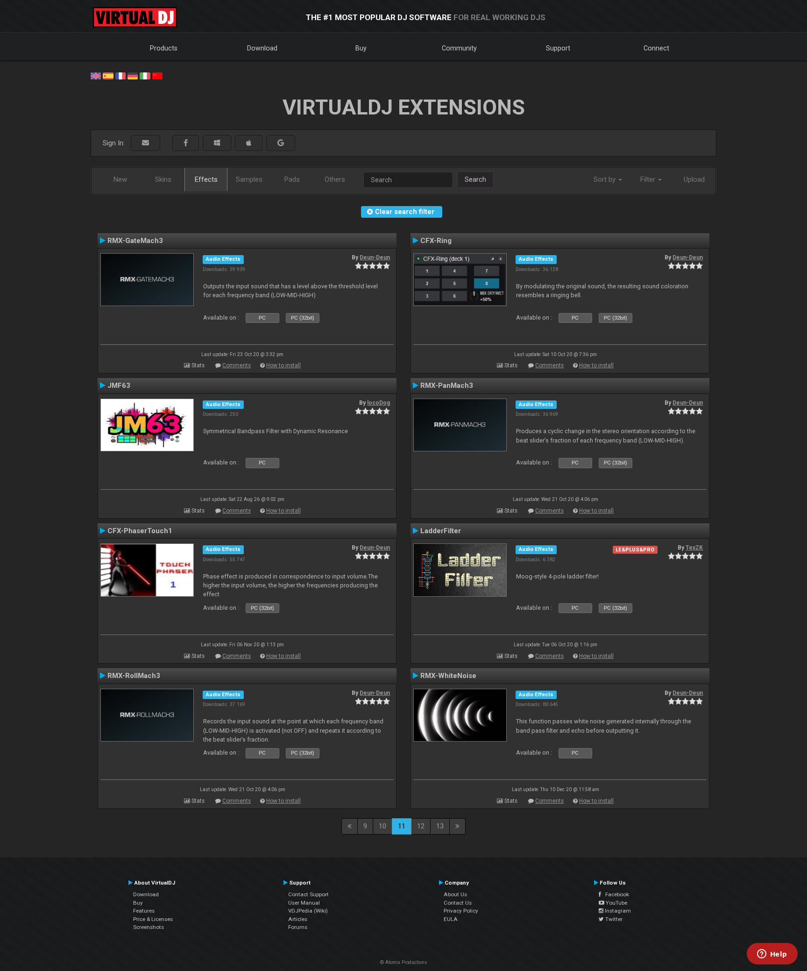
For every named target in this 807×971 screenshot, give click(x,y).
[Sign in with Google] (280, 143)
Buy (361, 48)
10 (382, 826)
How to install (283, 365)
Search (475, 179)
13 (440, 826)
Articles (297, 919)
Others (335, 179)
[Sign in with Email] (145, 143)
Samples (249, 179)
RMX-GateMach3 (135, 240)
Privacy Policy (461, 910)
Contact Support (308, 894)
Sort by (605, 179)
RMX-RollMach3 (133, 675)
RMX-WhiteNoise (448, 675)
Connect (656, 48)
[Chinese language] (157, 75)
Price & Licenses (153, 919)
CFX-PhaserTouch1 (139, 531)
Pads (292, 179)
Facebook (615, 894)
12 (421, 826)
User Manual (304, 903)
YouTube (615, 903)
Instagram (617, 910)
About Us (455, 894)
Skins (163, 179)
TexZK (694, 547)
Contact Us (458, 903)
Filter (648, 179)
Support (558, 48)
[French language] (120, 75)
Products (163, 48)
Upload (694, 179)
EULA (451, 919)
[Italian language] (145, 75)
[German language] (132, 75)
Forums (297, 927)
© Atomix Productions (403, 962)
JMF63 (118, 385)
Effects (206, 179)
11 (401, 826)
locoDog (378, 403)
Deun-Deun (375, 257)
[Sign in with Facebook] (185, 143)
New (120, 179)
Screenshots (148, 927)
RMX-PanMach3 (446, 385)
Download (262, 48)
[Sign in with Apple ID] (248, 143)
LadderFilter (440, 531)
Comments (236, 365)
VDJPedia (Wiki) (308, 910)
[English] (96, 75)
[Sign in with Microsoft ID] (217, 143)
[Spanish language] (108, 75)
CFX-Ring (436, 240)
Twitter (613, 919)
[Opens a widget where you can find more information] (772, 954)
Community (459, 48)
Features (144, 910)
